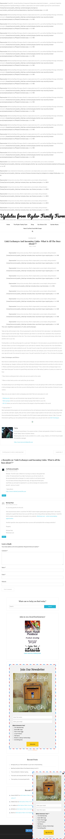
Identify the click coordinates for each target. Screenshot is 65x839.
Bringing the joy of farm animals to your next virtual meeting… (27, 764)
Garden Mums (54, 225)
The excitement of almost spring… (20, 772)
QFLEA (5, 403)
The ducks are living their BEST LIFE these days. (23, 775)
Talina (16, 428)
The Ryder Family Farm (20, 225)
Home (8, 225)
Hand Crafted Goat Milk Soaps (32, 228)
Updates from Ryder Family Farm (32, 216)
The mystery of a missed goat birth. (20, 779)
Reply (4, 495)
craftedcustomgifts (12, 469)
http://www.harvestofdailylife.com (23, 442)
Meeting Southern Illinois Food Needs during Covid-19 (24, 768)
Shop (32, 225)
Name (4, 567)
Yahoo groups (6, 401)
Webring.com (6, 398)
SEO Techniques (54, 418)
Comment (5, 551)
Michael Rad (10, 503)
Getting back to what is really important (13, 452)
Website (4, 582)
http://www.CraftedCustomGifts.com (16, 491)
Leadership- (59, 452)
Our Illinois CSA (42, 225)
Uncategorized (32, 238)
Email (4, 574)
